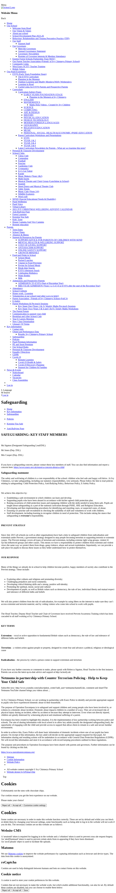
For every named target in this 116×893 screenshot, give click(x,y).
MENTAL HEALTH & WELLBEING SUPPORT (41, 242)
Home (9, 23)
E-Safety (16, 301)
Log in (10, 385)
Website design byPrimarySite (21, 772)
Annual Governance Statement (32, 51)
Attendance (17, 288)
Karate (21, 173)
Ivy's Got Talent (25, 171)
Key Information (14, 326)
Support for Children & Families (32, 367)
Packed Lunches (25, 260)
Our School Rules (20, 347)
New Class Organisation (23, 321)
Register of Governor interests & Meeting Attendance (42, 56)
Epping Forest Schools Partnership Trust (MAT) (33, 59)
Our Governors (19, 46)
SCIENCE (28, 107)
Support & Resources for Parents (27, 237)
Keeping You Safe (20, 217)
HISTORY (29, 115)
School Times (18, 232)
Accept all (17, 805)
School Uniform (19, 291)
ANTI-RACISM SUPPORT (31, 247)
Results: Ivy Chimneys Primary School (35, 334)
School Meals (24, 258)
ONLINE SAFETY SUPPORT (32, 250)
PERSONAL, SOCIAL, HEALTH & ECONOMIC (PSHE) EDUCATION (58, 133)
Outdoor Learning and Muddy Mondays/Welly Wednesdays (45, 82)
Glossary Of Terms (20, 324)
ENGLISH (29, 99)
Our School (12, 26)
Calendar (16, 375)
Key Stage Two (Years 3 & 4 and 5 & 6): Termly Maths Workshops (48, 309)
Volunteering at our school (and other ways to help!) (35, 296)
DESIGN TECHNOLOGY (36, 120)
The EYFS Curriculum (28, 77)
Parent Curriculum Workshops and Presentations (39, 135)
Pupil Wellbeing (19, 201)
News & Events (14, 370)
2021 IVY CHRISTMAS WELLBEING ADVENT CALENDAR (42, 209)
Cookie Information (15, 759)
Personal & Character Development (28, 150)
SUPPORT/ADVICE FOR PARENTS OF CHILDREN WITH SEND (50, 240)
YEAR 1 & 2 (30, 140)
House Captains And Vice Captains (28, 222)
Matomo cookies (15, 853)
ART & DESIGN (32, 112)
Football (21, 161)
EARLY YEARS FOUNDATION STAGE (43, 94)
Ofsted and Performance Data (25, 331)
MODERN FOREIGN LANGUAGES (41, 122)
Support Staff (24, 43)
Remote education (20, 224)
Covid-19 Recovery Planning (31, 365)
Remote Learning (26, 360)
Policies (15, 339)
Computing (23, 158)
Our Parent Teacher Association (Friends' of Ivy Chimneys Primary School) (46, 61)
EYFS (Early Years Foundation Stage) (29, 74)
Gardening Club (25, 166)
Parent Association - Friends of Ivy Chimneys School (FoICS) (40, 298)
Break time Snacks (26, 268)
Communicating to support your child (29, 314)
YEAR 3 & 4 (30, 143)
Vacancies (16, 377)
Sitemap (10, 757)
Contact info (17, 329)
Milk (20, 278)
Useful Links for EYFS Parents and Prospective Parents (43, 87)
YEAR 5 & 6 (30, 145)
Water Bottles (24, 275)
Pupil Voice (17, 204)
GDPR (15, 354)
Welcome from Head (21, 28)
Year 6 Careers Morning (23, 319)
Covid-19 (16, 357)
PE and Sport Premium (22, 344)
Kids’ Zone (17, 219)
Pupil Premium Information (24, 342)
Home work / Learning (22, 293)
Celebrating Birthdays (28, 273)
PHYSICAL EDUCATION (36, 117)
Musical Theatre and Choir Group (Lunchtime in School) (43, 181)
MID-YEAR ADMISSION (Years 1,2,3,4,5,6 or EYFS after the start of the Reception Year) (59, 286)
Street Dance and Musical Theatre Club (35, 186)
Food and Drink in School (24, 255)
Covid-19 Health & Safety (30, 362)
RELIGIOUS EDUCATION (37, 127)
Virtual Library (19, 207)
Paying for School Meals (29, 265)
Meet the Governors (27, 48)
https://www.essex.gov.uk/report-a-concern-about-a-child (39, 467)
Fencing (21, 163)
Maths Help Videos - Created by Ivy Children (49, 105)
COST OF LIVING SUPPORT (32, 245)
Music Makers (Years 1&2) (30, 176)
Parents (10, 227)
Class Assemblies (20, 380)
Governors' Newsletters (28, 54)
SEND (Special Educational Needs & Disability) (34, 199)
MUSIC (27, 130)
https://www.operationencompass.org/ (18, 752)
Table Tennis (24, 189)
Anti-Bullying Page (21, 212)
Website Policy (13, 762)
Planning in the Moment (29, 79)
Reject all (6, 805)
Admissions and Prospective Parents (28, 280)
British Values (18, 69)
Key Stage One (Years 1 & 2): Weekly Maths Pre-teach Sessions (47, 306)
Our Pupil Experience (16, 71)
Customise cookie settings (35, 805)
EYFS (26, 138)
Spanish (21, 184)
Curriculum (17, 89)
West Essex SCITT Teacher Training (28, 66)
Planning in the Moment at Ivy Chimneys (47, 97)
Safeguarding (18, 337)
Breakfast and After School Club (27, 316)
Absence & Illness (20, 235)
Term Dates (17, 229)
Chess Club (23, 156)
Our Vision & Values (21, 31)
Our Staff (16, 41)
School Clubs (18, 153)
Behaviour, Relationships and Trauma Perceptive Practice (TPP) (40, 38)
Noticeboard (17, 372)
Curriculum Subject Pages (29, 92)
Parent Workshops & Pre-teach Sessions (30, 303)
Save (26, 890)
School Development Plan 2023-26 (28, 36)
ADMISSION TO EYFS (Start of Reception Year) (40, 283)
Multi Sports (23, 178)
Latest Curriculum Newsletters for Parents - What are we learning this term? (52, 148)
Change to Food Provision (30, 263)
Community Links (20, 64)
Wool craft (22, 196)
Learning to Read (26, 84)
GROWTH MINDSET (28, 252)
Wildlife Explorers (26, 194)
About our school (20, 33)
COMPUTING (30, 110)
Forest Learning (19, 214)
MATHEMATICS (32, 102)
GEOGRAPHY (31, 125)
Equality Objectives (21, 352)
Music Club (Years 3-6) (28, 191)
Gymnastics (23, 168)
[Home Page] (8, 7)
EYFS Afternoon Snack (28, 270)
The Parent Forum (20, 311)
